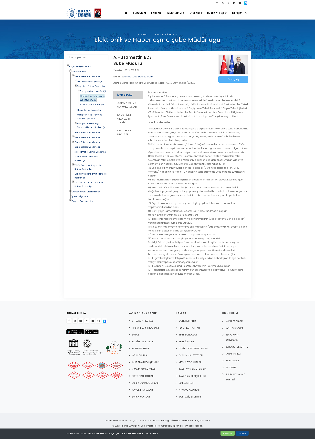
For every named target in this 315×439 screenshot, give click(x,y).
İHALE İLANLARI (186, 341)
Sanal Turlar (233, 353)
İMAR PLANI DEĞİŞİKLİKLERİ (145, 362)
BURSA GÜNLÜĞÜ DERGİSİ (145, 383)
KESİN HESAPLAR (140, 348)
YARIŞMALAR (232, 360)
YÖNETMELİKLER (187, 321)
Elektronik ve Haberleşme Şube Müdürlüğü (92, 98)
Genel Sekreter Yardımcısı (87, 76)
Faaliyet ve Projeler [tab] (124, 132)
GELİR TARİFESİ (139, 355)
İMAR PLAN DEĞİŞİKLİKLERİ (192, 376)
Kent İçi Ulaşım (234, 327)
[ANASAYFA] (126, 13)
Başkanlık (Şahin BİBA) (80, 66)
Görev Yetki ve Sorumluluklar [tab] (127, 104)
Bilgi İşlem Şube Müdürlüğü (93, 91)
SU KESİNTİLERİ (186, 383)
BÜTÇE (135, 334)
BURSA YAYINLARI (141, 396)
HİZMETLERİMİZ (175, 13)
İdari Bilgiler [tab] (125, 94)
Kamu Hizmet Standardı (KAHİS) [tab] (125, 118)
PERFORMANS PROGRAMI (145, 327)
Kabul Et (227, 433)
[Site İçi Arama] (246, 13)
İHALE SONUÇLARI (188, 334)
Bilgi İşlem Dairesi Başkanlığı (91, 86)
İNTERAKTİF (196, 13)
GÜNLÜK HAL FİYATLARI (191, 355)
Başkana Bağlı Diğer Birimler (86, 191)
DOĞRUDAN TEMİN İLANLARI (193, 348)
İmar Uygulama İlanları (192, 369)
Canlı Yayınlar (234, 321)
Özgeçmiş (233, 79)
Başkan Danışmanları (83, 201)
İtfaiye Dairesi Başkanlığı (89, 110)
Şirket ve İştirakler (80, 196)
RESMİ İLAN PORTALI (189, 327)
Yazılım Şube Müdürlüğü (92, 104)
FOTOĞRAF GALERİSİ (143, 376)
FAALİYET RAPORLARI (143, 341)
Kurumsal (158, 34)
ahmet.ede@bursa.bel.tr (138, 76)
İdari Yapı (172, 34)
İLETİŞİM (237, 13)
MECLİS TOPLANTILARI (190, 362)
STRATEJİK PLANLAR (142, 321)
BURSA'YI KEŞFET (217, 13)
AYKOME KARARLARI (142, 389)
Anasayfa (143, 34)
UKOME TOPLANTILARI (144, 369)
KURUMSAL (140, 13)
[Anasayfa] (85, 13)
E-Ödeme (231, 367)
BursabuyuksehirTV (237, 346)
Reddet (242, 433)
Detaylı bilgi (151, 433)
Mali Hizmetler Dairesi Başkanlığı (90, 151)
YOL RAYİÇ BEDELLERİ (190, 396)
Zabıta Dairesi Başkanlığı (89, 81)
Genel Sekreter (79, 71)
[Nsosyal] (104, 321)
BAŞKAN (156, 13)
